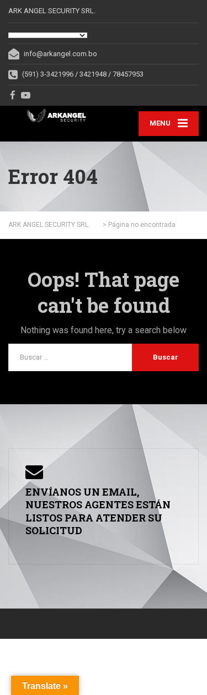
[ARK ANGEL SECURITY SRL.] (56, 115)
